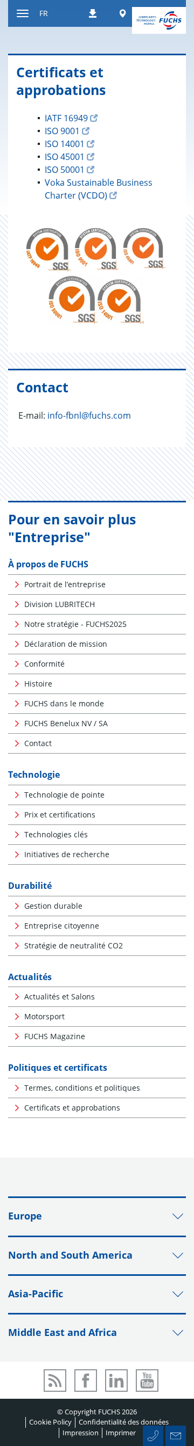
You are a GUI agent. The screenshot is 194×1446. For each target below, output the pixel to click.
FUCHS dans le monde (64, 703)
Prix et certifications (59, 814)
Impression (81, 1432)
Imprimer (121, 1432)
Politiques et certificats (57, 1067)
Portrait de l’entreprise (65, 584)
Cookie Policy (50, 1422)
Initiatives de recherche (66, 854)
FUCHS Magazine (54, 1036)
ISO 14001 (65, 144)
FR (43, 13)
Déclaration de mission (65, 644)
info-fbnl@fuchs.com (89, 415)
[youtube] (147, 1380)
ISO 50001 (65, 170)
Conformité (44, 664)
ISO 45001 (65, 157)
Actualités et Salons (59, 996)
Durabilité (30, 886)
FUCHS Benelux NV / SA (66, 723)
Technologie (34, 774)
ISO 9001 (62, 131)
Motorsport (44, 1016)
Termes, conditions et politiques (82, 1088)
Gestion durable (53, 906)
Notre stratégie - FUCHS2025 (75, 624)
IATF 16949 (66, 118)
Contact (38, 743)
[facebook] (85, 1380)
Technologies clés (56, 834)
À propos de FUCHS (48, 564)
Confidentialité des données (124, 1422)
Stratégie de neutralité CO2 (73, 945)
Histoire (38, 683)
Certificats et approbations (72, 1107)
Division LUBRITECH (59, 604)
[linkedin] (116, 1380)
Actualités (30, 977)
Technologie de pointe (64, 795)
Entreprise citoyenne (61, 926)
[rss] (55, 1380)
